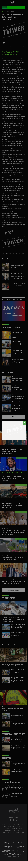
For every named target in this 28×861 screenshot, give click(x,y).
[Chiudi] (24, 423)
